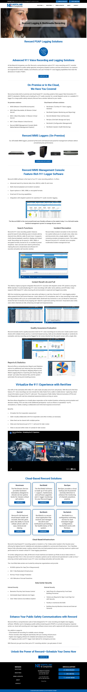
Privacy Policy (43, 681)
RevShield (43, 485)
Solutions (40, 5)
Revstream (20, 485)
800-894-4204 (17, 1)
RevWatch (43, 512)
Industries (49, 5)
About (68, 5)
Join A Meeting (75, 1)
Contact (76, 5)
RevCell (20, 512)
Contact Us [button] (43, 657)
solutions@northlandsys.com (29, 1)
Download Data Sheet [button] (43, 161)
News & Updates (60, 5)
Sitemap (55, 690)
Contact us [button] (43, 76)
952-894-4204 (45, 677)
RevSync (67, 485)
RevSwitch (67, 512)
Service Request (62, 1)
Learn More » (19, 502)
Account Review (70, 677)
